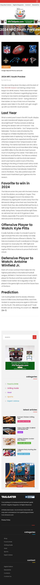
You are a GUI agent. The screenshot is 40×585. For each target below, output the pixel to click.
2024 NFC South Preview (13, 76)
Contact (28, 5)
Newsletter (35, 5)
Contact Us (7, 576)
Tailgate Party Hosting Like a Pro (26, 450)
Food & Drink (12, 384)
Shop (5, 538)
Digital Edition (8, 566)
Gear (9, 392)
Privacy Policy (5, 520)
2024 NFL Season (10, 88)
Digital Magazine (18, 5)
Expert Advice (13, 401)
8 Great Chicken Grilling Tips (25, 417)
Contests (7, 573)
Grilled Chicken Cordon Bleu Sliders (25, 439)
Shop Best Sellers (5, 5)
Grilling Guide (13, 388)
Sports (10, 397)
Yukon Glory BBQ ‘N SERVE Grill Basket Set (26, 428)
